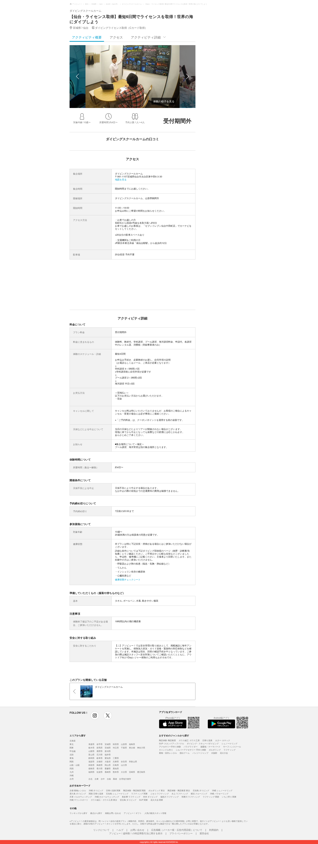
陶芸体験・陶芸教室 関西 (134, 790)
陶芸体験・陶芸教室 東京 (179, 790)
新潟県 (108, 751)
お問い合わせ (137, 829)
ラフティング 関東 (139, 793)
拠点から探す (96, 813)
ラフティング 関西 (211, 796)
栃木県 (91, 747)
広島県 (116, 764)
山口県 (124, 764)
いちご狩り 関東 (229, 796)
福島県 (132, 744)
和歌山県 (133, 761)
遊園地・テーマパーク (210, 746)
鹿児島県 (141, 771)
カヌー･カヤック (222, 740)
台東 (97, 778)
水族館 (214, 752)
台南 (109, 778)
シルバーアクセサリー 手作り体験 (191, 749)
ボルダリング (215, 749)
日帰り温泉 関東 (113, 790)
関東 (72, 747)
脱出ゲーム (185, 752)
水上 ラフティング (180, 793)
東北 (72, 744)
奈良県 (124, 761)
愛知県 (108, 758)
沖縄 (72, 775)
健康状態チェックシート (127, 579)
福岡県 (91, 771)
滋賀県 (91, 761)
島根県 (100, 764)
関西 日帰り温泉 (96, 793)
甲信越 (73, 751)
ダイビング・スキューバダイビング (203, 743)
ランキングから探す (78, 813)
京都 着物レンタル (78, 790)
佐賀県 (100, 771)
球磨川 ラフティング (191, 796)
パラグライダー (191, 746)
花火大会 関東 (157, 799)
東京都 (132, 747)
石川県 (100, 754)
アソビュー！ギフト (133, 813)
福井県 (108, 754)
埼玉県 (116, 747)
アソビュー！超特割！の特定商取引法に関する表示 (135, 833)
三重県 (116, 758)
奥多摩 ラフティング (131, 796)
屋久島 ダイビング (78, 793)
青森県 (91, 744)
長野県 (100, 751)
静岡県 (91, 758)
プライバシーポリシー (181, 833)
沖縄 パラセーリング (219, 793)
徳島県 (91, 768)
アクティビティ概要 (87, 37)
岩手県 (100, 744)
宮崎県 (132, 771)
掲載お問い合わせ (113, 813)
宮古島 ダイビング (128, 799)
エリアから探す (78, 735)
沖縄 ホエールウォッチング (107, 796)
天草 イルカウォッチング (81, 796)
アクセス (116, 37)
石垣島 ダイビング (201, 790)
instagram (95, 715)
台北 (90, 778)
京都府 (100, 761)
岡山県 (108, 764)
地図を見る (121, 179)
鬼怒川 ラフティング (169, 796)
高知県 (116, 768)
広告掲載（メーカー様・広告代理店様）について (176, 829)
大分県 (124, 771)
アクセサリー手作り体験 (170, 746)
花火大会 (224, 752)
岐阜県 (100, 758)
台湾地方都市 (125, 778)
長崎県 (108, 771)
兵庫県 (116, 761)
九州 (72, 771)
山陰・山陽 (75, 764)
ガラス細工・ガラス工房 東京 (104, 799)
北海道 (73, 740)
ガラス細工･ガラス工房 (189, 740)
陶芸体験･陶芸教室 (167, 740)
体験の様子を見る (163, 101)
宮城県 (108, 744)
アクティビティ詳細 (146, 37)
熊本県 (116, 771)
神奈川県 (141, 747)
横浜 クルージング (199, 793)
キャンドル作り (166, 749)
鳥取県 (91, 764)
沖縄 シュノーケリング (222, 790)
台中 (103, 778)
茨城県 (108, 747)
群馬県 (100, 747)
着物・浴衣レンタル (168, 752)
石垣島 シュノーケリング (117, 793)
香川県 (100, 768)
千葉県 (124, 747)
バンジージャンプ (200, 752)
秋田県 (116, 744)
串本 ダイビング (150, 796)
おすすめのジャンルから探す (174, 735)
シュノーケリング (229, 743)
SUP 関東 (143, 799)
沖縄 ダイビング (96, 790)
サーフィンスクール (232, 746)
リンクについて (101, 829)
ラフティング (230, 749)
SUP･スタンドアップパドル (171, 743)
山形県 (124, 744)
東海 (72, 758)
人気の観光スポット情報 (155, 813)
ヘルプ (119, 829)
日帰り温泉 (207, 740)
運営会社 (204, 833)
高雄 (115, 778)
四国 (72, 768)
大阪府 (108, 761)
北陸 (72, 754)
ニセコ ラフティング (159, 793)
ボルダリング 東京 (156, 790)
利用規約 (213, 829)
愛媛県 (108, 768)
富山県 (91, 754)
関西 (72, 761)
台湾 (72, 778)
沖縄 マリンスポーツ (79, 799)
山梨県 (91, 751)
